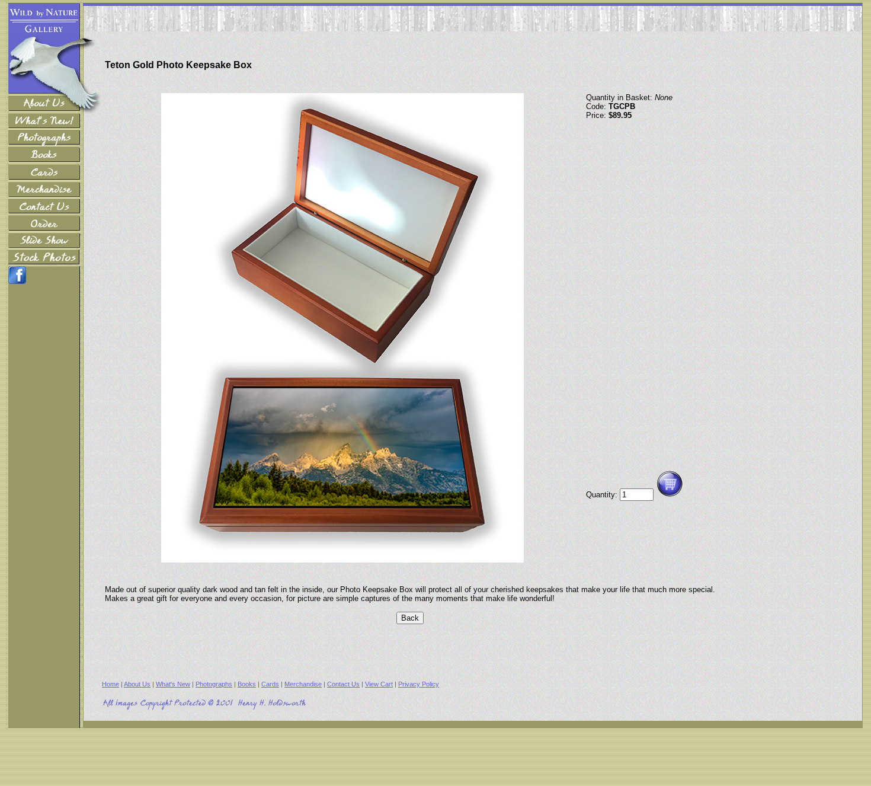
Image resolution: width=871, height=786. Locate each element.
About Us (137, 684)
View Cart (379, 684)
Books (247, 684)
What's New (173, 684)
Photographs (214, 684)
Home (110, 684)
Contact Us (343, 684)
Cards (270, 684)
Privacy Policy (418, 684)
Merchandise (303, 684)
